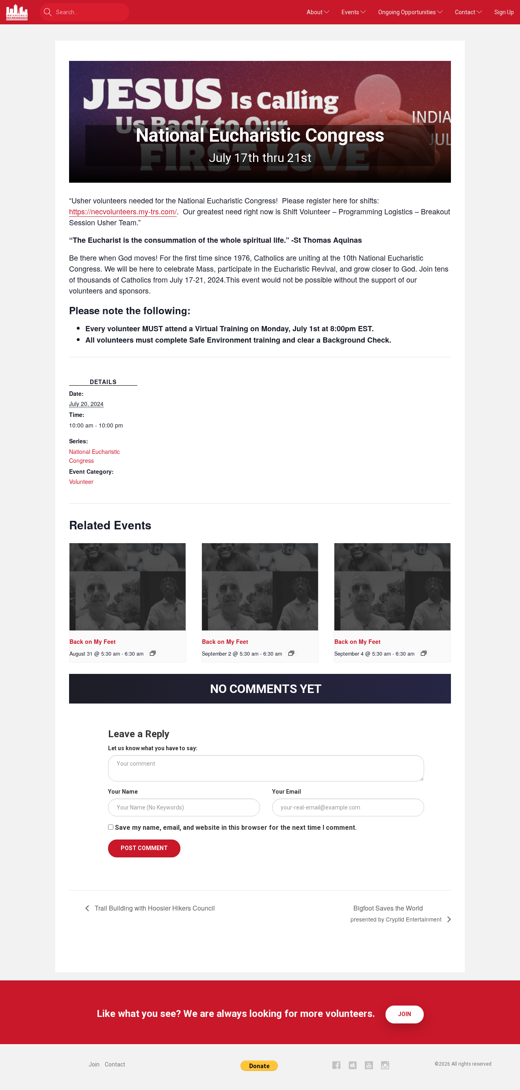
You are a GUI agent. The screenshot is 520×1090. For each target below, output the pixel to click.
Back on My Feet (92, 641)
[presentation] (127, 586)
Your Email (286, 791)
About (315, 12)
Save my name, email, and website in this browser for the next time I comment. (236, 827)
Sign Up (504, 12)
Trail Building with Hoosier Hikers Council (154, 908)
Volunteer (81, 481)
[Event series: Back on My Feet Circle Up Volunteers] (153, 653)
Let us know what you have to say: (152, 748)
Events (351, 12)
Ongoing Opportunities (407, 12)
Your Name (123, 791)
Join (404, 1014)
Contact (466, 12)
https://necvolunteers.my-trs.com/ (123, 211)
